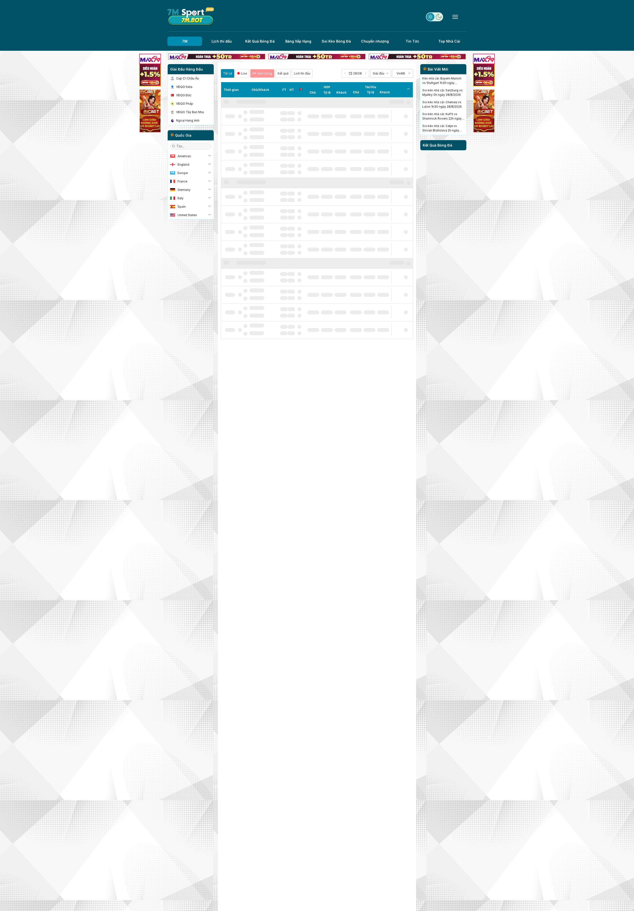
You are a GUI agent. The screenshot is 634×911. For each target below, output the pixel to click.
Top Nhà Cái (449, 41)
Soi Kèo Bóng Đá (336, 41)
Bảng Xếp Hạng (298, 41)
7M (184, 41)
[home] (190, 16)
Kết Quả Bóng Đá (260, 41)
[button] (355, 73)
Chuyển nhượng (375, 41)
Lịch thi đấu (221, 41)
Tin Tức (412, 41)
